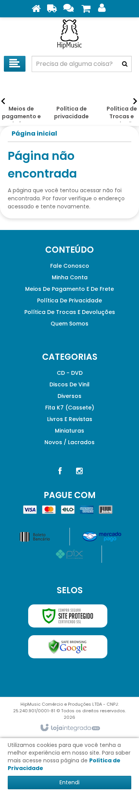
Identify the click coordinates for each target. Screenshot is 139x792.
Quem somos (69, 323)
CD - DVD (70, 373)
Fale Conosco (69, 266)
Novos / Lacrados (69, 442)
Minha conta (70, 277)
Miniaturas (69, 431)
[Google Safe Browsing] (67, 646)
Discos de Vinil (69, 384)
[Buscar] (124, 64)
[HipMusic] (69, 34)
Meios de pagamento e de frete (69, 289)
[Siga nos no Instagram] (79, 471)
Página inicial (34, 133)
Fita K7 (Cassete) (69, 407)
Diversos (69, 396)
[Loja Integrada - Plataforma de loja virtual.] (70, 728)
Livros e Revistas (69, 419)
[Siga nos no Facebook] (60, 471)
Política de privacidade (69, 300)
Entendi (69, 782)
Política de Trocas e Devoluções (69, 312)
